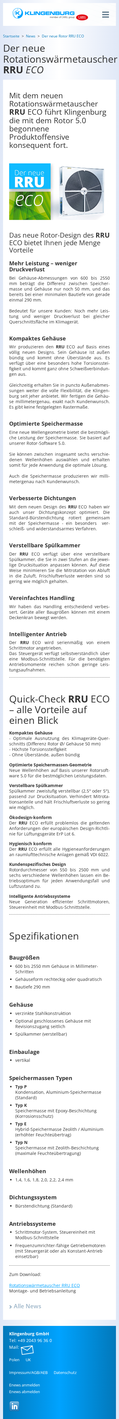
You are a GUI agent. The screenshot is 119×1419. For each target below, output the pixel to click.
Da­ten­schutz (65, 1372)
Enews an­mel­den (24, 1385)
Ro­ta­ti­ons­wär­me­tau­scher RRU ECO (44, 1285)
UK (28, 1359)
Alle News (27, 1306)
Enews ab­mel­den (24, 1391)
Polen (14, 1359)
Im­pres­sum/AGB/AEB (28, 1372)
